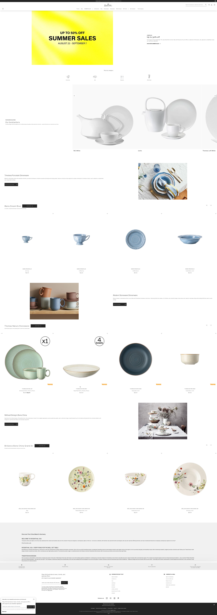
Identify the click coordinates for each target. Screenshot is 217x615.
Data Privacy (50, 590)
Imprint (167, 587)
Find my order (114, 576)
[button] (97, 9)
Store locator (115, 589)
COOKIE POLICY (169, 583)
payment (113, 585)
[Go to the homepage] (108, 4)
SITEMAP (113, 593)
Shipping (113, 583)
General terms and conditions (101, 608)
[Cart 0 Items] (214, 4)
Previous (74, 96)
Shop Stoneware (117, 304)
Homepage (93, 608)
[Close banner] (215, 1)
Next (215, 96)
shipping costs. (113, 610)
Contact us (114, 578)
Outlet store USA (169, 578)
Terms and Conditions (170, 585)
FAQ (112, 581)
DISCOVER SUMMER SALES (153, 43)
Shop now (29, 206)
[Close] (33, 599)
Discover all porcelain (10, 184)
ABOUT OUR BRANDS (169, 576)
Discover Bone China (9, 424)
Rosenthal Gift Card (116, 591)
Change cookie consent (122, 608)
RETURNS (113, 587)
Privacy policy (169, 581)
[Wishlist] (53, 214)
